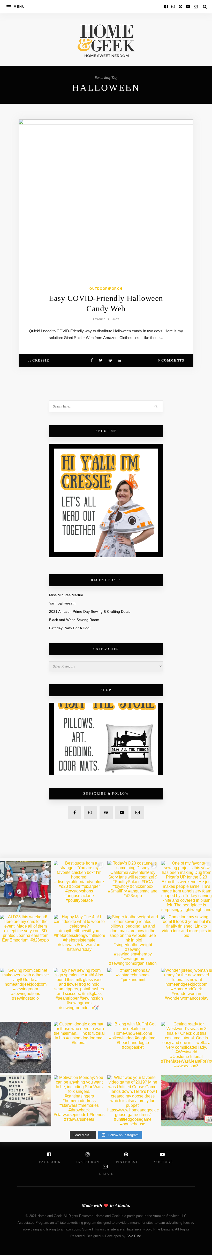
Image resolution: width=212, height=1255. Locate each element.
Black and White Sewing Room (74, 620)
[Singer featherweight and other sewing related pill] (132, 940)
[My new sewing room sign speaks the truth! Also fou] (79, 993)
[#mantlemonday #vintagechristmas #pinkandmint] (132, 993)
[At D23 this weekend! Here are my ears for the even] (25, 940)
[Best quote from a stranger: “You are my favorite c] (79, 886)
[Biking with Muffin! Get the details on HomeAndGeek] (132, 1047)
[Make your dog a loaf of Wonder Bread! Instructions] (25, 1047)
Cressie (40, 360)
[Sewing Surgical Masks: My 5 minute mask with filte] (25, 1100)
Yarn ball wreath (62, 603)
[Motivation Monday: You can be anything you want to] (79, 1100)
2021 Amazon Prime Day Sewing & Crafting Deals (89, 611)
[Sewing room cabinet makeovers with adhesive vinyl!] (25, 993)
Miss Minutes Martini (66, 595)
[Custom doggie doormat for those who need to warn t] (79, 1047)
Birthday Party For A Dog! (69, 628)
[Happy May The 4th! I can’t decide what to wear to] (79, 940)
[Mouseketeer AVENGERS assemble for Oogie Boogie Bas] (25, 886)
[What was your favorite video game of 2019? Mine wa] (132, 1100)
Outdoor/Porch (106, 289)
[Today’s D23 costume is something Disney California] (132, 886)
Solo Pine (133, 1236)
